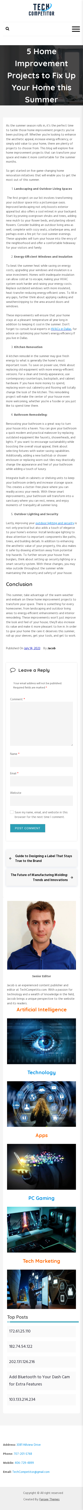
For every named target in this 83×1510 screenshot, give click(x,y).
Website (15, 793)
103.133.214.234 (22, 1399)
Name (15, 754)
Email (14, 773)
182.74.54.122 (20, 1346)
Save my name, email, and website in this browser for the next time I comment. (41, 814)
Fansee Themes (49, 1499)
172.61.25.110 (20, 1331)
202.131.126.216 (22, 1362)
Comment (17, 699)
